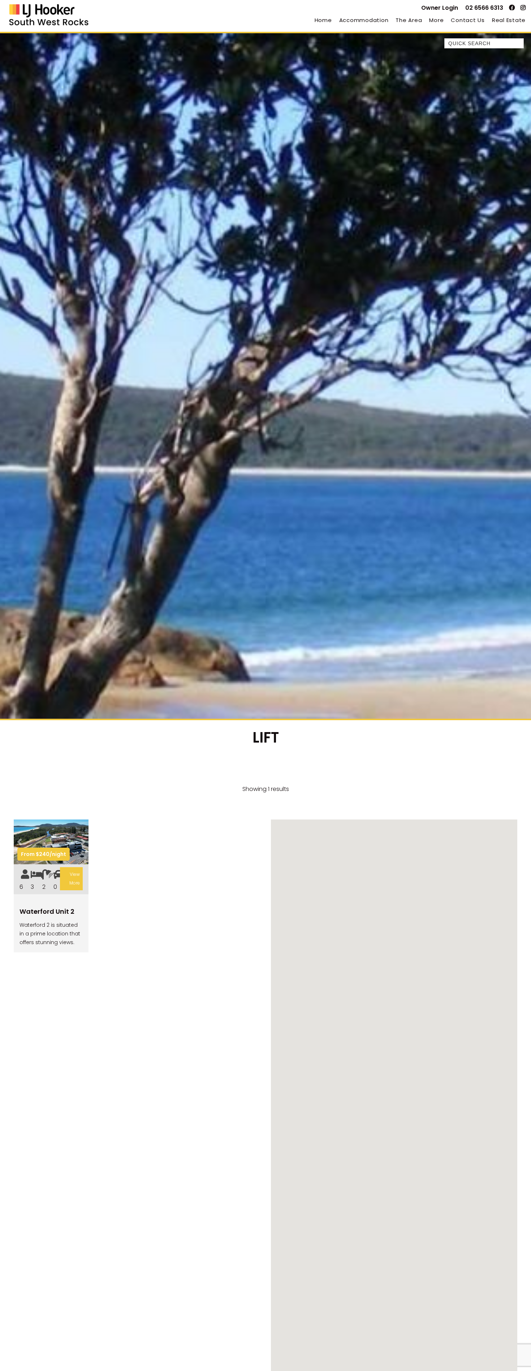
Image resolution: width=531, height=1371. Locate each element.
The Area (409, 20)
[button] (19, 841)
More (436, 20)
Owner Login (439, 8)
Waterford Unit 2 (47, 911)
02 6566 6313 (484, 8)
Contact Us (468, 20)
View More (74, 878)
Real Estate (509, 20)
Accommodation (364, 20)
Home (323, 20)
